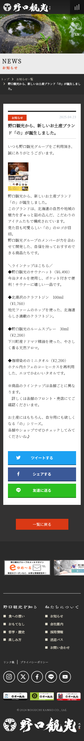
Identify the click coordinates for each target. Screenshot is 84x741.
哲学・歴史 (16, 632)
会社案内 (56, 624)
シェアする (42, 474)
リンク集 (8, 662)
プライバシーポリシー (34, 662)
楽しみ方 (14, 639)
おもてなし (16, 624)
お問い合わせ (60, 647)
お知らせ (17, 118)
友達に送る (42, 490)
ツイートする (42, 457)
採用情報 (56, 632)
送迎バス (56, 639)
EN (77, 34)
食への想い (16, 616)
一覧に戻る (42, 524)
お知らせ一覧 (24, 79)
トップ (5, 79)
